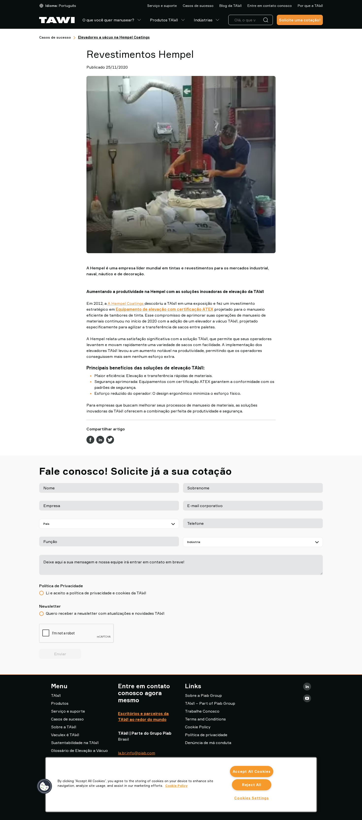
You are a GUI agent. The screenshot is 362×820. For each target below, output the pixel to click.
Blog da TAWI (230, 5)
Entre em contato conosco (269, 5)
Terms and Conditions (205, 719)
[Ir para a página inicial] (57, 20)
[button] (44, 786)
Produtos (59, 703)
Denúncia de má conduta (208, 742)
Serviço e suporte (162, 5)
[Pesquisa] (267, 20)
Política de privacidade (206, 734)
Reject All (251, 785)
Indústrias (203, 19)
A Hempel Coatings (126, 303)
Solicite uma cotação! (300, 19)
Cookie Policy (198, 726)
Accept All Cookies (252, 771)
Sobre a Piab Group (203, 695)
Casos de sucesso (198, 5)
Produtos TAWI (164, 19)
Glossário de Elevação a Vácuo (79, 750)
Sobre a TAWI (63, 726)
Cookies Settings (251, 798)
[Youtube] (307, 698)
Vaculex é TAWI (65, 734)
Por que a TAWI (310, 5)
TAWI (56, 695)
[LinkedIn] (307, 686)
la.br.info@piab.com (136, 752)
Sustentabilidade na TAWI (75, 742)
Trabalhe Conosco (202, 711)
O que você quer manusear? (108, 19)
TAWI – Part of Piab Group (210, 703)
